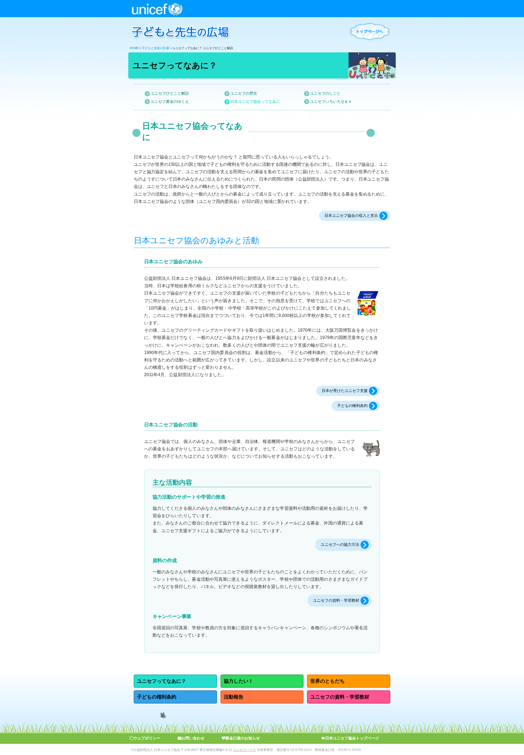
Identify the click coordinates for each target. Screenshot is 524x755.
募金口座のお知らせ (242, 738)
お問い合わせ (192, 738)
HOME (134, 48)
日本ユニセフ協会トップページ (352, 738)
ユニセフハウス (244, 750)
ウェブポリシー (146, 738)
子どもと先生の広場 (155, 48)
